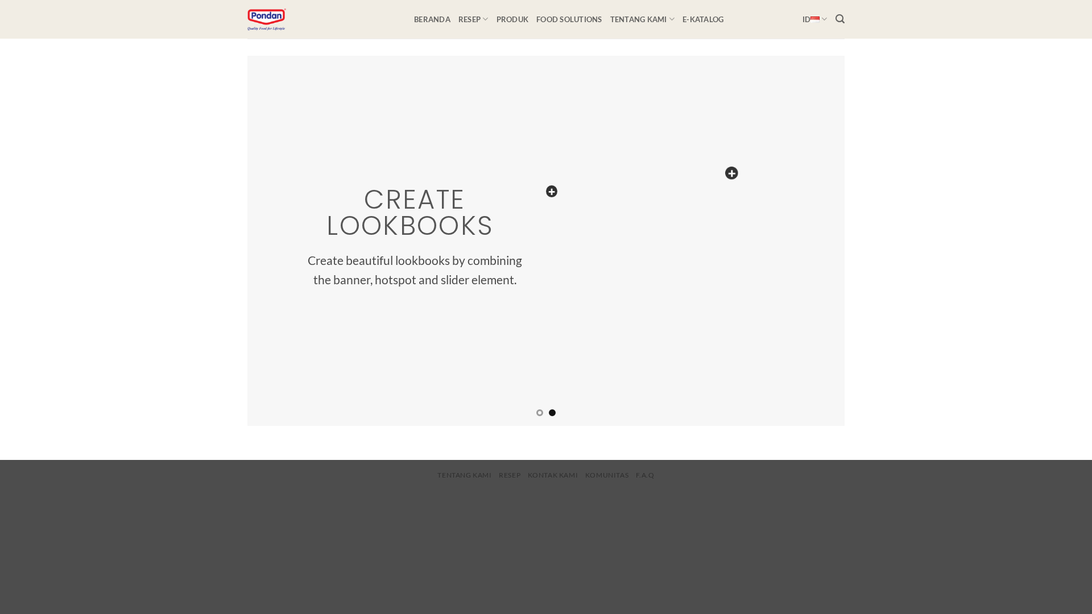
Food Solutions (569, 19)
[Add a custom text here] (552, 191)
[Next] (818, 240)
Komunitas (607, 475)
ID (807, 19)
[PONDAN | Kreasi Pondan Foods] (322, 19)
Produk (513, 19)
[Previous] (273, 240)
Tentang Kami (638, 19)
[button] (840, 19)
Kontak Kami (553, 475)
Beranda (432, 19)
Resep (469, 19)
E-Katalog (702, 19)
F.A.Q (645, 475)
